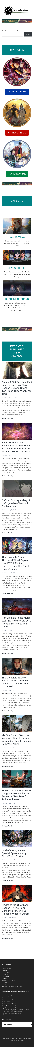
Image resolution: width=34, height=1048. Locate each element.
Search (28, 34)
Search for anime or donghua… (11, 31)
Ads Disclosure (6, 976)
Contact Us (5, 970)
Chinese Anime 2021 (7, 1000)
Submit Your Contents (8, 978)
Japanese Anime (17, 91)
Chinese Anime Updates (8, 998)
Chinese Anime (17, 132)
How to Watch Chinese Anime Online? (12, 986)
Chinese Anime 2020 (7, 1001)
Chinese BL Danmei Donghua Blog (11, 1006)
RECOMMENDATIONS (17, 299)
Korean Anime (17, 173)
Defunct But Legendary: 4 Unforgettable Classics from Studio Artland (17, 503)
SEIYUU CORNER (17, 268)
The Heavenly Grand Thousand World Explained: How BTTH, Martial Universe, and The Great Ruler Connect (17, 563)
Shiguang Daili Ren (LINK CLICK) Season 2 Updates (15, 1009)
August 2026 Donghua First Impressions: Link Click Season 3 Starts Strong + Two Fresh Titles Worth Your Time (17, 388)
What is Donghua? (7, 996)
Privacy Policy (6, 972)
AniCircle (4, 982)
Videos (4, 984)
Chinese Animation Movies (9, 1004)
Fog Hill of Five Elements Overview (11, 1008)
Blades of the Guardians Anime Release (12, 1011)
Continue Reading (7, 418)
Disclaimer (5, 974)
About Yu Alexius (6, 968)
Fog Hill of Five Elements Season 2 (11, 1013)
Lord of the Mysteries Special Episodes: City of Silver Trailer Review (15, 853)
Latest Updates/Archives (8, 980)
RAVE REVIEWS (17, 237)
